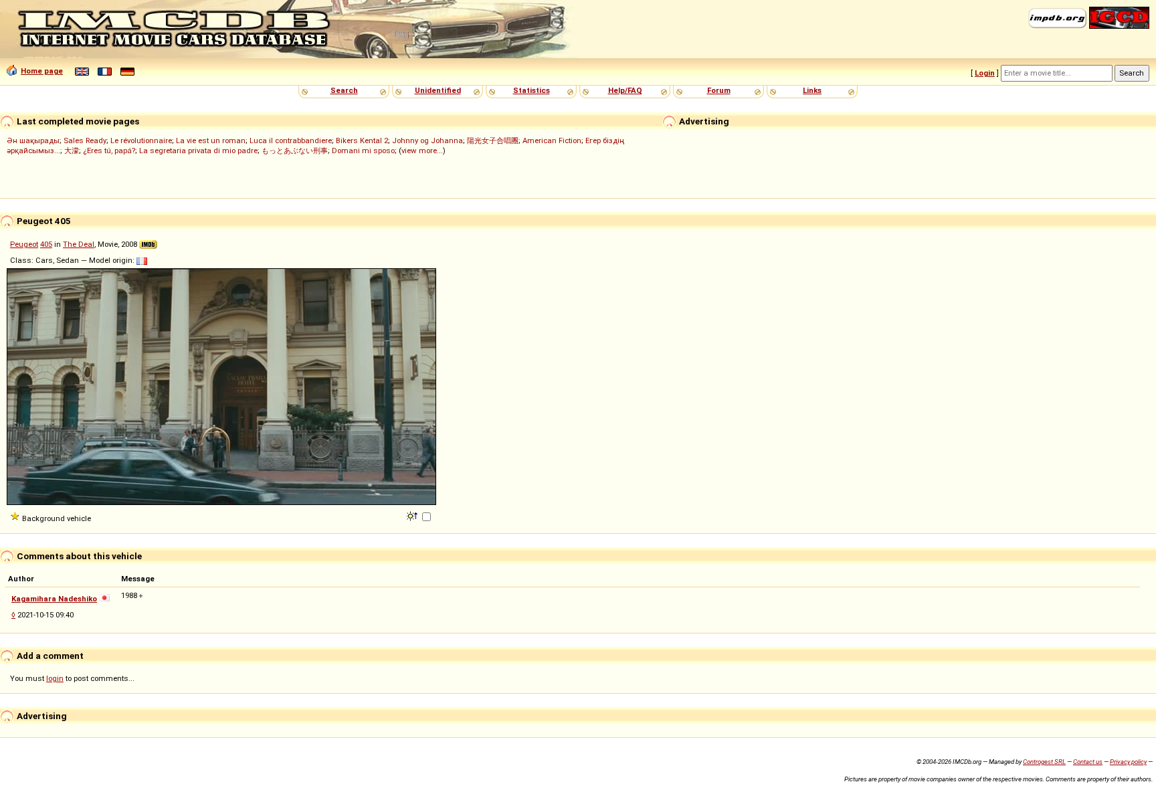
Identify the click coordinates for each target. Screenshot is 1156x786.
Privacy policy (1128, 761)
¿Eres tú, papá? (109, 150)
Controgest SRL (1044, 761)
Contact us (1087, 761)
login (55, 678)
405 (46, 244)
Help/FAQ (625, 90)
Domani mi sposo (363, 150)
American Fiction (551, 140)
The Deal (78, 244)
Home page (42, 71)
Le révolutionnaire (141, 140)
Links (812, 90)
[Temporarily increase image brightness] (413, 515)
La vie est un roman (211, 140)
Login (985, 73)
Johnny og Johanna (427, 140)
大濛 (71, 150)
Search (344, 90)
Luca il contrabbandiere (291, 140)
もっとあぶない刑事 (295, 150)
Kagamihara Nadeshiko (54, 598)
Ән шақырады (33, 140)
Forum (719, 90)
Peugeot (24, 244)
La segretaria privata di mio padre (198, 150)
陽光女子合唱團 (492, 140)
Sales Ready (85, 140)
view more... (422, 150)
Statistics (531, 90)
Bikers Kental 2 (362, 140)
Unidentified (438, 90)
